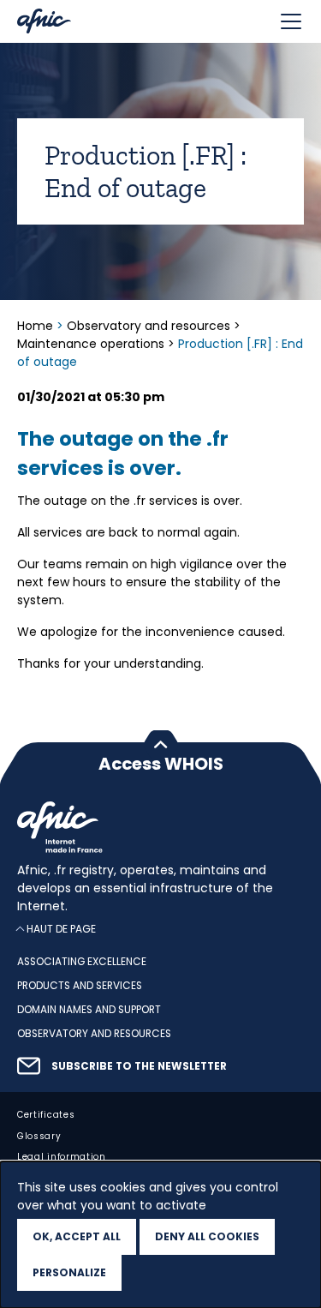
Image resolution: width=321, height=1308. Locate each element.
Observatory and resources (148, 325)
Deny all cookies (207, 1236)
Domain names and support (89, 1010)
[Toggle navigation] (291, 21)
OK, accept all (77, 1236)
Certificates (45, 1113)
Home (36, 325)
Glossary (39, 1135)
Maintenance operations (90, 343)
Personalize (69, 1272)
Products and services (79, 986)
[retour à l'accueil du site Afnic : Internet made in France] (160, 827)
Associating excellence (81, 962)
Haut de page (61, 928)
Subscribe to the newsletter (139, 1066)
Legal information (61, 1156)
